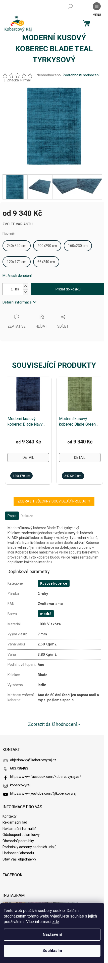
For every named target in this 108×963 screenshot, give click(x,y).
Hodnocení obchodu (18, 853)
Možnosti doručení (17, 276)
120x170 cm (16, 262)
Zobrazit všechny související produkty (54, 501)
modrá (45, 614)
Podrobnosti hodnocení (81, 75)
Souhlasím (52, 950)
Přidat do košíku (68, 289)
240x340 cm (16, 246)
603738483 (19, 768)
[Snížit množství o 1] (25, 292)
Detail (28, 457)
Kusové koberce (53, 583)
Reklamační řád (15, 822)
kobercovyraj (20, 785)
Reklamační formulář (19, 829)
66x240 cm (46, 262)
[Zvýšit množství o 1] (25, 286)
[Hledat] (70, 6)
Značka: (19, 80)
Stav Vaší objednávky (19, 859)
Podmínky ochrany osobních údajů (30, 847)
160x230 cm (78, 246)
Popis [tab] (12, 516)
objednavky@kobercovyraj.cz (33, 760)
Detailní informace (17, 302)
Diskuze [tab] (27, 516)
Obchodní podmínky (18, 841)
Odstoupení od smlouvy (21, 835)
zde (55, 921)
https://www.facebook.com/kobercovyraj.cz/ (45, 777)
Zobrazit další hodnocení (52, 724)
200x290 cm (47, 246)
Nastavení (52, 934)
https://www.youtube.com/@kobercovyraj (43, 793)
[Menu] (97, 6)
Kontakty (10, 816)
